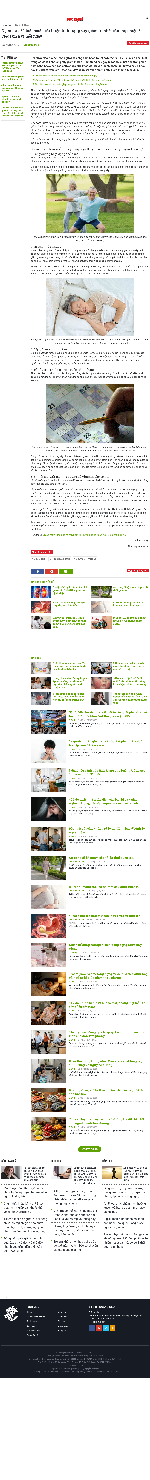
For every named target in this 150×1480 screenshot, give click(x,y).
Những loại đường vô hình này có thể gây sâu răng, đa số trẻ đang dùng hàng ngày (75, 1230)
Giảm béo (62, 1316)
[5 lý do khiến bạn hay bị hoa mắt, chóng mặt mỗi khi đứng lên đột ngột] (48, 1013)
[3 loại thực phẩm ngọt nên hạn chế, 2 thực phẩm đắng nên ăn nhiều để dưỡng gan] (41, 698)
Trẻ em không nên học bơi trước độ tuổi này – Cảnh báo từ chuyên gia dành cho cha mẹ (76, 1245)
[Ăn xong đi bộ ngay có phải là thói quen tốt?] (101, 592)
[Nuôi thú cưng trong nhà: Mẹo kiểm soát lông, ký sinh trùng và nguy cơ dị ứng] (48, 1071)
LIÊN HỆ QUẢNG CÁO (102, 1307)
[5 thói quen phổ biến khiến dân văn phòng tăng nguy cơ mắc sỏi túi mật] (101, 668)
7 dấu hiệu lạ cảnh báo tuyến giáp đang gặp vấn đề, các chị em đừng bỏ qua (70, 84)
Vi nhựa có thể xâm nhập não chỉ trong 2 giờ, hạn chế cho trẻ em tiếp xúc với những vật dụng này (75, 1215)
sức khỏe (40, 559)
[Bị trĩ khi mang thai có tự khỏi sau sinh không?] (101, 607)
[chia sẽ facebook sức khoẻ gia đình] (92, 1328)
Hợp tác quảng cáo (137, 43)
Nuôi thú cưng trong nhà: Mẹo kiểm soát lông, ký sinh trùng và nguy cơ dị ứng (105, 1063)
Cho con (62, 1312)
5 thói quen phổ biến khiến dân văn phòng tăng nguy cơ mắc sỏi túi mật (130, 666)
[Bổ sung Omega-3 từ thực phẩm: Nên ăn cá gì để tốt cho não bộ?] (48, 1100)
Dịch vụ (61, 1321)
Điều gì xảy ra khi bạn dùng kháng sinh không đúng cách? (129, 620)
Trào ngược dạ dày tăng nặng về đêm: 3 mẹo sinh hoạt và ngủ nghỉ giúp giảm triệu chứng (109, 976)
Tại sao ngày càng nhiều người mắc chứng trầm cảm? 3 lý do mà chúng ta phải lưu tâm (130, 698)
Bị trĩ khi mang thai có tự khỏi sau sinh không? (11, 99)
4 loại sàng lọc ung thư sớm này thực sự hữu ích (12, 88)
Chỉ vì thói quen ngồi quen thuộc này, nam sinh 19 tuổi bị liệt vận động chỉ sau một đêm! (13, 111)
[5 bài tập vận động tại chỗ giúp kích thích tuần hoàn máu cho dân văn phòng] (48, 1042)
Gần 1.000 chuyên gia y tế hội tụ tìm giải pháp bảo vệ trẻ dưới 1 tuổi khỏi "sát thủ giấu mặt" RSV (108, 714)
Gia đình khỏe (77, 861)
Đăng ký (62, 1330)
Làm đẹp (74, 952)
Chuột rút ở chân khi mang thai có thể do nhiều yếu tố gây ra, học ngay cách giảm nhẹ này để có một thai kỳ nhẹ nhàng (85, 1175)
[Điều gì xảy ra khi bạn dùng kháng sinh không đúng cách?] (101, 622)
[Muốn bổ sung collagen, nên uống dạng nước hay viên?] (48, 955)
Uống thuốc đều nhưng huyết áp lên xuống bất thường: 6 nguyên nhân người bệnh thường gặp (70, 683)
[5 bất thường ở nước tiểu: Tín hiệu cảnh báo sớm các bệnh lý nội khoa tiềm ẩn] (41, 668)
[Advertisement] (75, 6)
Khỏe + (73, 720)
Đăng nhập (63, 1326)
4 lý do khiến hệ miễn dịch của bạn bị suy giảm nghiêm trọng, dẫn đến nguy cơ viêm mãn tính (103, 801)
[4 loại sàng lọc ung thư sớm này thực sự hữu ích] (41, 607)
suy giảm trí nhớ (87, 559)
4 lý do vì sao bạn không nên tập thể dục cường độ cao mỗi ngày (65, 75)
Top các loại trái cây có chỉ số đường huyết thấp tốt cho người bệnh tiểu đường (106, 1121)
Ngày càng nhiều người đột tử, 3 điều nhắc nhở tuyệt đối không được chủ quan (72, 80)
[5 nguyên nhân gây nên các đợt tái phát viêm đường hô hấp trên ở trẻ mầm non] (48, 751)
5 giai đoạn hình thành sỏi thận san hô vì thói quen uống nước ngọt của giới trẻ (124, 1223)
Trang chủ (6, 25)
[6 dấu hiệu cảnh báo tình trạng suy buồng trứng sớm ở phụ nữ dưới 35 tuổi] (48, 780)
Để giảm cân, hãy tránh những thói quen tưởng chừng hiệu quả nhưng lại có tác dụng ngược (125, 1192)
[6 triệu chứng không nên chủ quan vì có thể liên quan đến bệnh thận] (41, 592)
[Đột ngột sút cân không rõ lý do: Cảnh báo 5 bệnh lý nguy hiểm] (48, 838)
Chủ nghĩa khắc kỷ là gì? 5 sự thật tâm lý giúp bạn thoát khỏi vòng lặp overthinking (23, 1207)
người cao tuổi (61, 559)
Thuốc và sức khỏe (36, 1316)
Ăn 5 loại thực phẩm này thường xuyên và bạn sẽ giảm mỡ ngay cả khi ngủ (125, 1207)
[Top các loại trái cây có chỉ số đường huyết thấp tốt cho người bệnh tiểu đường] (48, 1129)
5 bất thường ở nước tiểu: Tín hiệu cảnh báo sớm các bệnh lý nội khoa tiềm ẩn (69, 666)
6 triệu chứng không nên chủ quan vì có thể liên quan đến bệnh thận (12, 66)
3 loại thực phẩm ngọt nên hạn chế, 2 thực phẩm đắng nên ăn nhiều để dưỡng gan (69, 696)
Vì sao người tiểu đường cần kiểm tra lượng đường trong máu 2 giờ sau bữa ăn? (84, 535)
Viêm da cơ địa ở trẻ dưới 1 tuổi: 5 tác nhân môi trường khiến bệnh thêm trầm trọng (129, 681)
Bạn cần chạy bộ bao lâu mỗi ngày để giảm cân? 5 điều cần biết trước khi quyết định (135, 1173)
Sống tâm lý (32, 1335)
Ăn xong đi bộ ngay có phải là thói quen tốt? (12, 78)
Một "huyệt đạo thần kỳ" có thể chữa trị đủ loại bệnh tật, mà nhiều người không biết (26, 1192)
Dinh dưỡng (32, 1321)
